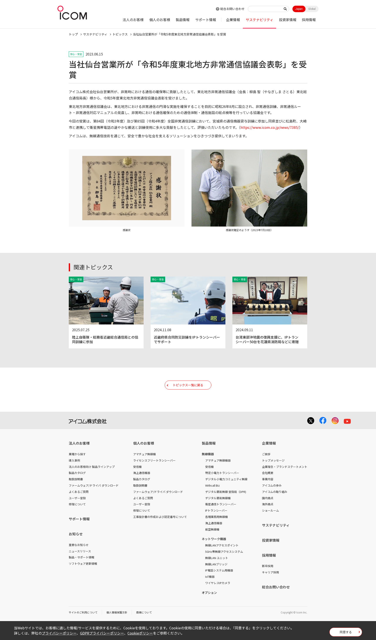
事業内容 (267, 479)
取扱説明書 (76, 479)
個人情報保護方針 (116, 612)
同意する (346, 632)
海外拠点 (267, 504)
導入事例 (74, 460)
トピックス (120, 34)
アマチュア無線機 (144, 454)
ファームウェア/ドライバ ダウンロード (94, 485)
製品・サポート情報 (81, 557)
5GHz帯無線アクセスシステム (224, 551)
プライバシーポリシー (59, 633)
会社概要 (267, 473)
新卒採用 (267, 566)
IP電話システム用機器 (219, 570)
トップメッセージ (273, 460)
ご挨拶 (266, 454)
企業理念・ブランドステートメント (284, 467)
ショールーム (270, 510)
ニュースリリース (80, 551)
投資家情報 (287, 19)
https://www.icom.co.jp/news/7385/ (269, 127)
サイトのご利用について (83, 612)
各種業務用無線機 (216, 517)
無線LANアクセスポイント (221, 545)
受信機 (137, 467)
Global (312, 8)
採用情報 (309, 19)
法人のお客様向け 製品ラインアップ (92, 467)
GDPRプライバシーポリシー (102, 633)
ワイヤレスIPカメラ (217, 583)
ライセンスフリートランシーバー (154, 460)
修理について (77, 504)
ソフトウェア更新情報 (83, 563)
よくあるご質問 (79, 492)
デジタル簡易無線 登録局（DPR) (225, 492)
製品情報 (183, 19)
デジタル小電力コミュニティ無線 (226, 479)
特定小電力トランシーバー (222, 473)
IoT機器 (210, 576)
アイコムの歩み (272, 485)
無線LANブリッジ (216, 564)
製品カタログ (77, 473)
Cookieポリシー (140, 633)
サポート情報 (205, 19)
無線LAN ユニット (216, 558)
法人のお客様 (133, 19)
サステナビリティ (259, 19)
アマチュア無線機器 (218, 460)
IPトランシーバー (216, 510)
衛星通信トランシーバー (220, 504)
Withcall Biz (212, 485)
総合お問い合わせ (232, 9)
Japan (299, 8)
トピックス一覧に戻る (188, 385)
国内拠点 (267, 498)
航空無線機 (212, 529)
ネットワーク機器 (214, 539)
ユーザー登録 (77, 498)
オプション (209, 592)
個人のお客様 (159, 19)
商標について (144, 612)
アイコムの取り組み (274, 492)
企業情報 (233, 19)
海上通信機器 (141, 473)
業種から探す (77, 454)
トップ (73, 34)
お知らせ (76, 533)
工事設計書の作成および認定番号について (160, 517)
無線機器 (208, 454)
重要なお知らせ (79, 545)
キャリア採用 (270, 572)
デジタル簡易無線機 (218, 498)
